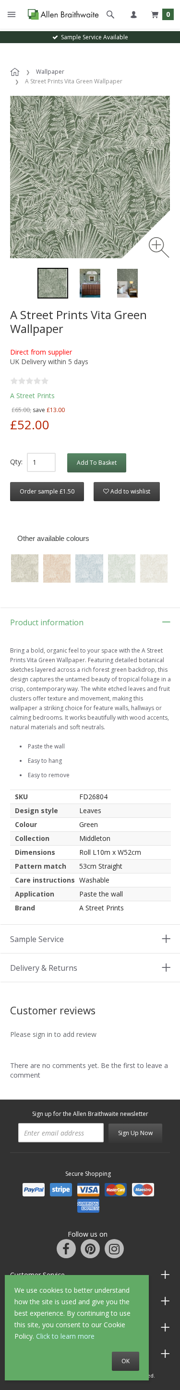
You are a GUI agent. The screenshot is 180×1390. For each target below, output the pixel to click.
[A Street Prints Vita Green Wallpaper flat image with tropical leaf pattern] (52, 283)
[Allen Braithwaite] (61, 14)
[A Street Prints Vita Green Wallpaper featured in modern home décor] (127, 283)
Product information (47, 622)
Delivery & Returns (43, 968)
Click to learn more (65, 1336)
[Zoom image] (159, 247)
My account (133, 14)
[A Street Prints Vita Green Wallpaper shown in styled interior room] (90, 283)
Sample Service (37, 939)
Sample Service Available (93, 37)
